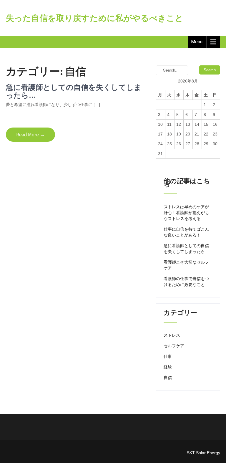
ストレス (172, 335)
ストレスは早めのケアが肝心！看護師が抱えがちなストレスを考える (186, 212)
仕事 (168, 356)
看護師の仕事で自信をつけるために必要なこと (186, 281)
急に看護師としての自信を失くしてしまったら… (74, 91)
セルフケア (174, 345)
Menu (196, 41)
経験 (168, 367)
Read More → (30, 134)
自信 (168, 377)
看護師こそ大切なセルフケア (186, 265)
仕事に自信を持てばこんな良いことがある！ (186, 232)
